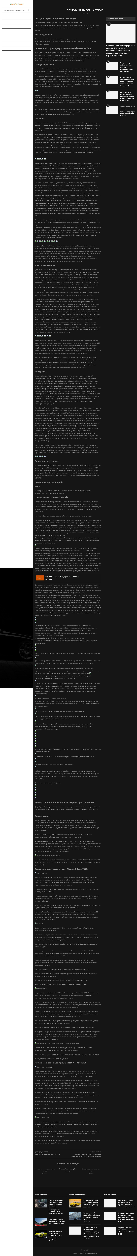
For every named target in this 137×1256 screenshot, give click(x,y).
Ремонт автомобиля (9, 39)
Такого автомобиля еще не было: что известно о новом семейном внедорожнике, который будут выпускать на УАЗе (56, 1207)
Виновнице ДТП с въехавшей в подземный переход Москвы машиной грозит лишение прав (91, 1232)
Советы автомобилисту (11, 48)
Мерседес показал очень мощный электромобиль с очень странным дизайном (55, 1236)
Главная (5, 17)
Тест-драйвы (7, 35)
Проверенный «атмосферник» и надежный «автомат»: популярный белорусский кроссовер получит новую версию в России (120, 51)
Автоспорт (6, 52)
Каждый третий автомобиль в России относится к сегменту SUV (91, 1216)
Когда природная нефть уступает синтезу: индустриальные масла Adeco (126, 67)
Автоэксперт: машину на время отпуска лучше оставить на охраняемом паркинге (126, 1204)
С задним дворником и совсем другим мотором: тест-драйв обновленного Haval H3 (126, 1217)
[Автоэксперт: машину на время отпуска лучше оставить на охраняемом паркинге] (110, 1203)
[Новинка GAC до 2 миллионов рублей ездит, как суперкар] (75, 1203)
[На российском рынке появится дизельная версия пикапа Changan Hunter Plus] (112, 95)
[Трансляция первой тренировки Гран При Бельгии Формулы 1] (41, 1222)
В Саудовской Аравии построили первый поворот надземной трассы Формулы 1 (127, 82)
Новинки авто (7, 26)
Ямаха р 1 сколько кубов (68, 1169)
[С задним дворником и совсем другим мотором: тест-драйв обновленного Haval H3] (110, 1216)
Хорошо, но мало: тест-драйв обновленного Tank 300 (126, 1231)
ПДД (3, 44)
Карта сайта (85, 1250)
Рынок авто (6, 30)
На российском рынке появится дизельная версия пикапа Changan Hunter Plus (127, 96)
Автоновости (7, 22)
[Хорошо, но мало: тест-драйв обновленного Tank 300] (110, 1231)
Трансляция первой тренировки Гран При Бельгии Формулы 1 (57, 1221)
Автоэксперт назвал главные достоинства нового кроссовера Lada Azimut (127, 111)
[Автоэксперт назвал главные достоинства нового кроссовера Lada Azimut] (112, 110)
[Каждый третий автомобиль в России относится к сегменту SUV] (75, 1216)
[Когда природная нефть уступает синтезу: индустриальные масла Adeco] (112, 66)
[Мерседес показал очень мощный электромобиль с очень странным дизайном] (41, 1234)
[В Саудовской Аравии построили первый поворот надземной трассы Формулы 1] (112, 80)
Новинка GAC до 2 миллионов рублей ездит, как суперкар (90, 1203)
